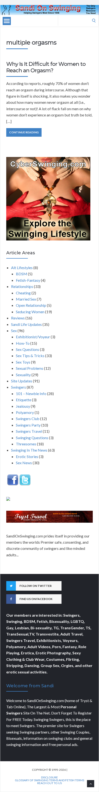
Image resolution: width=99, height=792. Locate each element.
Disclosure (49, 777)
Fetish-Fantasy (28, 280)
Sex (14, 330)
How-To (23, 343)
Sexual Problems (29, 368)
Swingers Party (28, 425)
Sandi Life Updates (26, 324)
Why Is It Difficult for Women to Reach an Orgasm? (46, 67)
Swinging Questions (32, 437)
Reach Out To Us (49, 783)
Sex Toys (23, 362)
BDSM (21, 273)
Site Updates (21, 381)
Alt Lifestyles (22, 267)
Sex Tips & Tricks (30, 355)
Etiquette (23, 399)
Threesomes (26, 444)
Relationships (22, 286)
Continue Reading (24, 132)
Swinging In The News (29, 450)
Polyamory (25, 412)
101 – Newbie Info (31, 393)
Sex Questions (27, 349)
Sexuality (23, 374)
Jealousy (23, 406)
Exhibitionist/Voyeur (33, 336)
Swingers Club (27, 418)
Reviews (18, 318)
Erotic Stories (27, 456)
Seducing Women (30, 311)
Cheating (23, 293)
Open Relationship (31, 305)
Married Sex (26, 299)
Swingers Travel (29, 431)
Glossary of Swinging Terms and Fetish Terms (49, 780)
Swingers (18, 387)
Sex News (24, 462)
